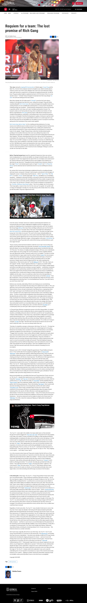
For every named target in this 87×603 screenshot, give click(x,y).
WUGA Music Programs (53, 13)
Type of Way (45, 174)
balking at (20, 228)
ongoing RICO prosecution (27, 87)
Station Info (65, 13)
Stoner (17, 164)
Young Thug (46, 87)
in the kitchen (49, 238)
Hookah (40, 164)
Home (5, 13)
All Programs (25, 13)
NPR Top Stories (12, 561)
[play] (6, 9)
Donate (80, 3)
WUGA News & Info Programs (37, 13)
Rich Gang (24, 112)
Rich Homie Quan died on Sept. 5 (18, 124)
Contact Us (33, 588)
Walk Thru (35, 175)
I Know (20, 175)
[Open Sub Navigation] (11, 13)
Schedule (16, 13)
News (9, 13)
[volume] (9, 9)
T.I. (45, 164)
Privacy (49, 588)
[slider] (11, 9)
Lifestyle (33, 100)
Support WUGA (34, 591)
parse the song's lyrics (15, 231)
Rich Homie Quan (24, 104)
